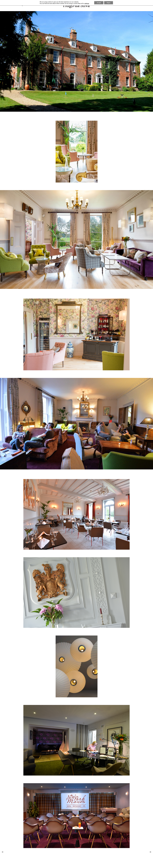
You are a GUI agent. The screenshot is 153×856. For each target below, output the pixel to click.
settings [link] (86, 3)
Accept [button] (99, 3)
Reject (108, 3)
